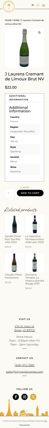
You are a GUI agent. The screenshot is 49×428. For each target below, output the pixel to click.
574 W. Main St (24, 326)
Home (8, 20)
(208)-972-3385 (24, 365)
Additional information (18, 98)
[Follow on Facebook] (16, 397)
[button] (39, 32)
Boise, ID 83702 (24, 330)
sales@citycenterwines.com (24, 371)
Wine (16, 20)
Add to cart (30, 193)
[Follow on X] (33, 397)
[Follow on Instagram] (24, 397)
